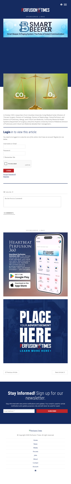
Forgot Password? (9, 174)
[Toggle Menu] (65, 4)
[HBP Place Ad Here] (35, 331)
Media (35, 448)
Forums (35, 452)
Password (6, 150)
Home (35, 440)
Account (35, 467)
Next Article (59, 372)
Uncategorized (42, 59)
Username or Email (10, 144)
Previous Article (11, 372)
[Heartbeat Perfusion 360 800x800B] (35, 264)
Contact (35, 463)
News (35, 444)
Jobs (35, 455)
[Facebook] (35, 470)
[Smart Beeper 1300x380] (35, 28)
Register (6, 177)
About (35, 459)
